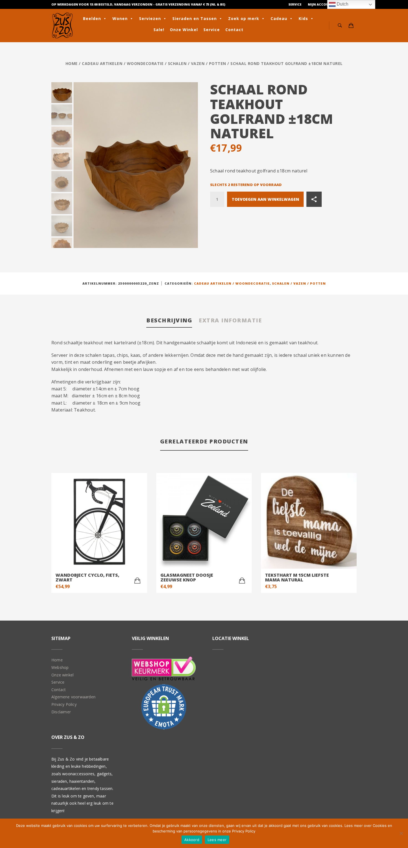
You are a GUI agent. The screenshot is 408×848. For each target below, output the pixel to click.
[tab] (169, 321)
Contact (234, 29)
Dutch (342, 4)
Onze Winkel (184, 29)
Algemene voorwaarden (73, 696)
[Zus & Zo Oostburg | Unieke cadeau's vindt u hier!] (62, 25)
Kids (303, 18)
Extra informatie (230, 320)
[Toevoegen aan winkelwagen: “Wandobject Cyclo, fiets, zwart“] (137, 581)
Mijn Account (321, 4)
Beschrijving (169, 320)
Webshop (60, 667)
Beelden (92, 18)
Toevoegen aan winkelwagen (265, 199)
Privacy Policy (64, 704)
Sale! (158, 29)
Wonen (120, 18)
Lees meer (217, 839)
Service (294, 4)
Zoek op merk (243, 18)
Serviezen (150, 18)
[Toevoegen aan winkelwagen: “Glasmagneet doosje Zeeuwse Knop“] (242, 581)
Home (72, 63)
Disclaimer (61, 711)
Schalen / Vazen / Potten (197, 63)
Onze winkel (62, 675)
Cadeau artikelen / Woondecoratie (122, 63)
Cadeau (279, 18)
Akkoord (191, 839)
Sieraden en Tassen (194, 18)
